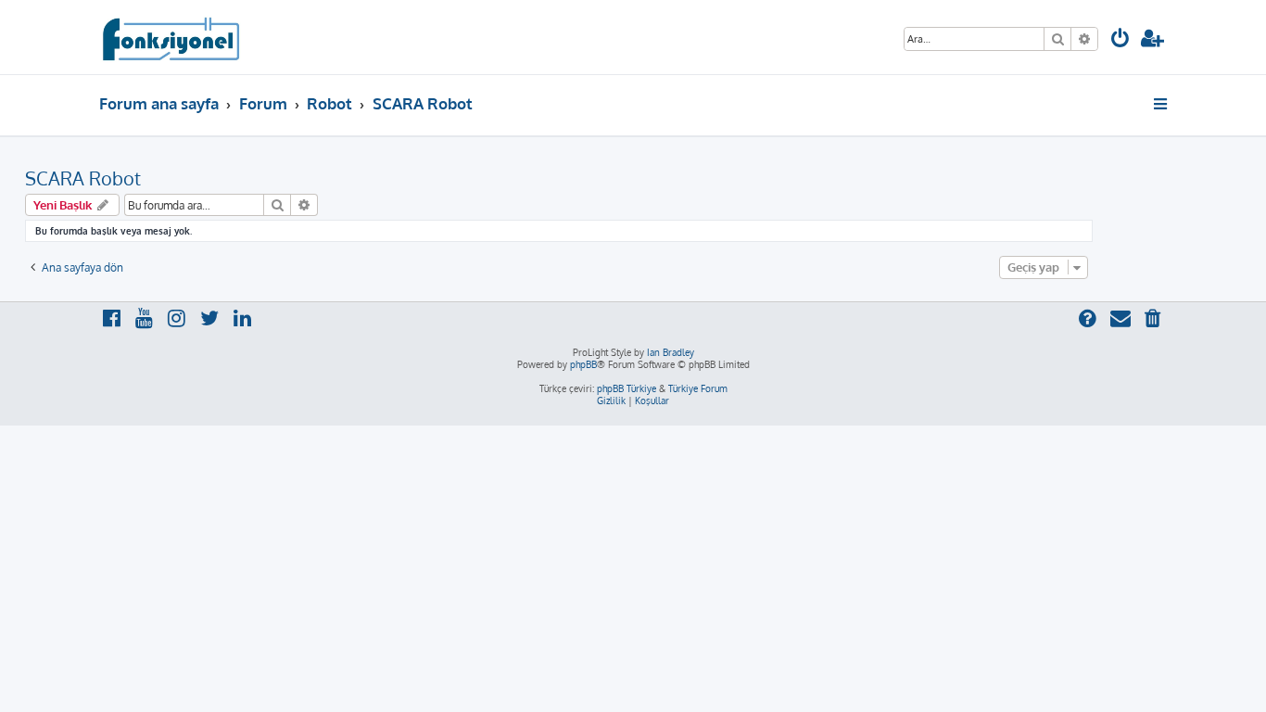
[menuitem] (1120, 40)
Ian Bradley (670, 352)
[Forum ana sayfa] (170, 37)
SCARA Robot (83, 178)
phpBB (583, 364)
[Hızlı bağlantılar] (1161, 104)
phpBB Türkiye (626, 388)
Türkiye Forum (698, 388)
